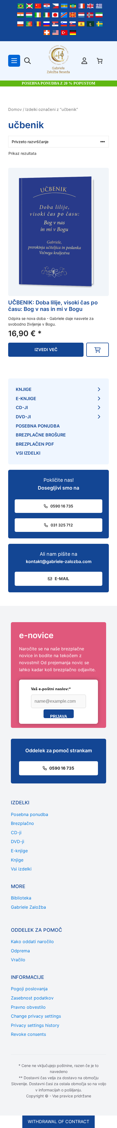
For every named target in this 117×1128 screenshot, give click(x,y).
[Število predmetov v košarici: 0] (99, 60)
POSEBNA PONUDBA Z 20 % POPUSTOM (58, 83)
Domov (15, 109)
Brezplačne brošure (41, 435)
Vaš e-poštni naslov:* (50, 689)
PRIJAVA (58, 716)
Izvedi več (46, 349)
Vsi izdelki (28, 453)
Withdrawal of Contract (58, 1121)
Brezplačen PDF (35, 444)
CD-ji (22, 407)
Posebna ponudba (38, 426)
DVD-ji (23, 416)
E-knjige (26, 398)
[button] (97, 350)
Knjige (24, 389)
